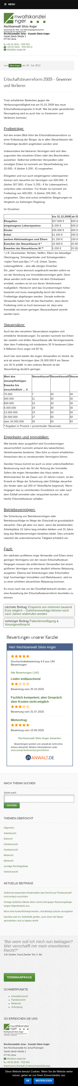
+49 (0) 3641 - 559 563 (17, 44)
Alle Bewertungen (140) (25, 672)
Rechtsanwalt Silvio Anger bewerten (39, 738)
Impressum (9, 1066)
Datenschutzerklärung (37, 1066)
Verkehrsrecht (11, 871)
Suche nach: (10, 792)
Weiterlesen (44, 1080)
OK (28, 1080)
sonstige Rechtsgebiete (16, 866)
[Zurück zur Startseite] (25, 22)
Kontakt (21, 1066)
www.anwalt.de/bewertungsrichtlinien (30, 750)
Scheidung (17, 1007)
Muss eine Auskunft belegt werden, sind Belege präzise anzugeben (38, 911)
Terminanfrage (19, 977)
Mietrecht (8, 855)
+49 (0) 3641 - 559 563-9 (19, 47)
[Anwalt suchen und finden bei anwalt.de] (40, 759)
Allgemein (9, 827)
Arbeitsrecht (10, 833)
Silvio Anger (15, 65)
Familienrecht (11, 844)
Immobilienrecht (19, 996)
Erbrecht (8, 838)
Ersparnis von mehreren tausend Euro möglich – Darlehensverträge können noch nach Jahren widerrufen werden (38, 610)
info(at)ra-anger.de (16, 49)
